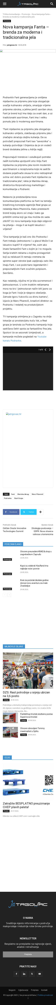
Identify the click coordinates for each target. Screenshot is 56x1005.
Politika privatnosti (45, 995)
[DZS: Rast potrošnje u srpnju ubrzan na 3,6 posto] (28, 670)
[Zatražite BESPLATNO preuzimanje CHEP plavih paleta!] (28, 782)
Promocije (26, 14)
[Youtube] (40, 974)
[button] (4, 4)
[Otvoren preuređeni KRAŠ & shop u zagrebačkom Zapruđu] (10, 555)
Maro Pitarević (37, 494)
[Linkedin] (24, 974)
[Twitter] (32, 974)
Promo (6, 811)
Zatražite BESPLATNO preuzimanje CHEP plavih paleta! (26, 805)
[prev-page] (4, 595)
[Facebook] (16, 974)
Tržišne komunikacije (11, 14)
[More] (40, 512)
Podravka (7, 498)
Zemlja (6, 700)
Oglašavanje (23, 990)
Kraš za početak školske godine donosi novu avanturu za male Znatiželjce (34, 583)
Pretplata (28, 954)
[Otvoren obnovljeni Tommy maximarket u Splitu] (10, 732)
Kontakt (44, 990)
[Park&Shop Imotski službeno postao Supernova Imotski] (10, 718)
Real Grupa (18, 498)
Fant (13, 494)
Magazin (12, 990)
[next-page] (9, 595)
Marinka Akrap (23, 494)
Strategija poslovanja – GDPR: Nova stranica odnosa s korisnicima (42, 531)
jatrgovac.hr (12, 45)
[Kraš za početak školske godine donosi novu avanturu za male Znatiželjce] (10, 584)
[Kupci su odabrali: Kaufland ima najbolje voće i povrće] (10, 569)
